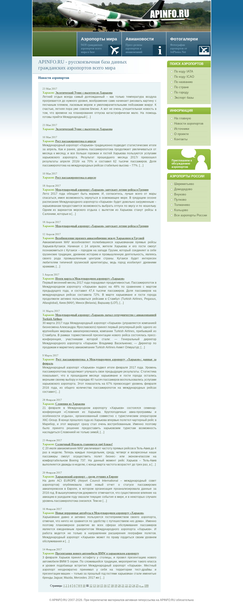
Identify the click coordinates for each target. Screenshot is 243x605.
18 (112, 585)
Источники (181, 129)
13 (94, 585)
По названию (183, 82)
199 (146, 585)
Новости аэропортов (188, 123)
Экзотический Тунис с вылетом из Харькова (83, 92)
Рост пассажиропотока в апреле (75, 141)
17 (108, 585)
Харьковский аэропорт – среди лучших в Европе (86, 476)
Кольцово (181, 210)
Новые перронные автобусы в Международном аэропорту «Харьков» (99, 513)
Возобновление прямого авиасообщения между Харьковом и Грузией (99, 238)
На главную (182, 118)
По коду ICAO (184, 76)
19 (115, 585)
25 (137, 585)
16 (105, 585)
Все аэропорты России (190, 215)
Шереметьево (184, 184)
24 (133, 585)
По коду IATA (183, 71)
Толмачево (182, 205)
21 (123, 585)
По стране (181, 87)
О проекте (181, 134)
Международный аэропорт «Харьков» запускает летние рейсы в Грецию (102, 189)
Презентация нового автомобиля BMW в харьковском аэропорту (97, 553)
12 (90, 585)
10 (84, 585)
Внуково (180, 194)
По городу (181, 92)
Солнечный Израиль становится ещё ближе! (84, 444)
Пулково (180, 199)
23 (130, 585)
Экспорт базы (184, 97)
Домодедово (183, 189)
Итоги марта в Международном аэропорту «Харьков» (90, 278)
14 (98, 585)
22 (126, 585)
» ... (141, 585)
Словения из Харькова (70, 404)
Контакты (180, 139)
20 (119, 585)
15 (101, 585)
